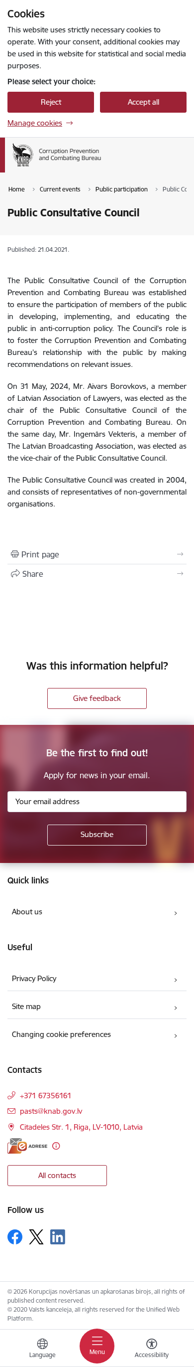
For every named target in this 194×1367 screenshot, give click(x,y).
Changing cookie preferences (61, 1034)
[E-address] (27, 1146)
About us (27, 911)
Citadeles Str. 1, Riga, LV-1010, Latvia (81, 1127)
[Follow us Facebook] (14, 1236)
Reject (51, 102)
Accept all (143, 102)
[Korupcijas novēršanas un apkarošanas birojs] (101, 166)
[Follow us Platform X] (36, 1236)
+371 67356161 (46, 1095)
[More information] (56, 1146)
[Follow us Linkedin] (57, 1236)
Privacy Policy (34, 978)
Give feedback (97, 698)
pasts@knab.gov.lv (51, 1111)
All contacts (57, 1175)
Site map (26, 1006)
